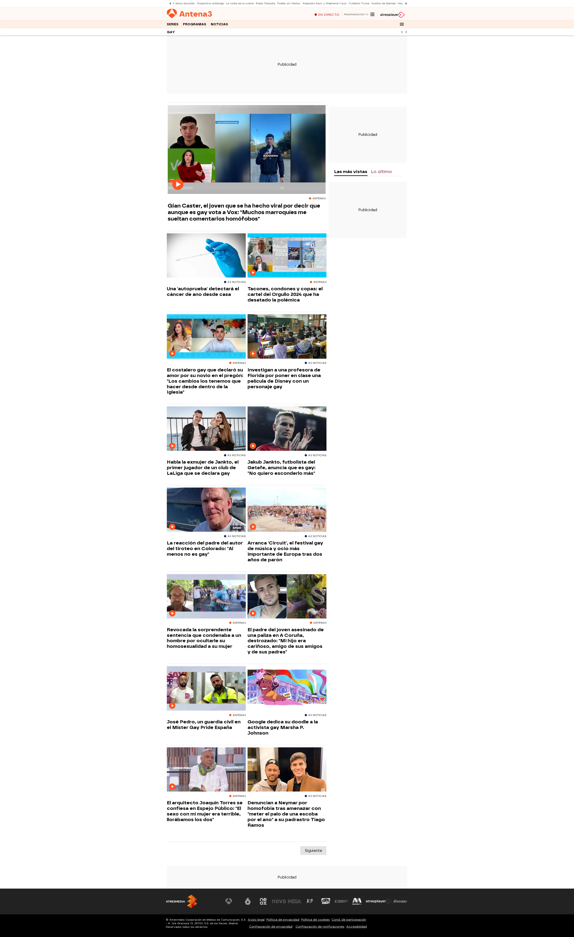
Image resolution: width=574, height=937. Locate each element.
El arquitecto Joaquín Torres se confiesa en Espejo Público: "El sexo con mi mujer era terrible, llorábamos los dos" (205, 811)
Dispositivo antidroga (210, 3)
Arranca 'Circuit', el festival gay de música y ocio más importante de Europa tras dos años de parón (285, 551)
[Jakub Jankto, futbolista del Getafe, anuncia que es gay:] (287, 428)
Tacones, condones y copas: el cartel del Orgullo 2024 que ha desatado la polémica (285, 294)
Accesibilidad (356, 926)
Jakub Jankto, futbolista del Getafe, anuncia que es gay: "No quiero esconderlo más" (281, 467)
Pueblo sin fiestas (288, 3)
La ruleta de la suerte (240, 3)
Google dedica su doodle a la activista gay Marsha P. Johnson (283, 727)
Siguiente (313, 850)
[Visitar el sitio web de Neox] (263, 901)
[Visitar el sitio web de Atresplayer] (378, 901)
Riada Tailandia (265, 3)
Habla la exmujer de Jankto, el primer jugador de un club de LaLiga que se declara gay (203, 467)
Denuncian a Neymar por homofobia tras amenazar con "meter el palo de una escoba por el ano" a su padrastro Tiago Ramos (286, 814)
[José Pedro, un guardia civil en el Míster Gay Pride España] (206, 688)
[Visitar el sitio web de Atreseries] (310, 901)
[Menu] (401, 24)
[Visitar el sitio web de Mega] (294, 901)
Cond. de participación (349, 919)
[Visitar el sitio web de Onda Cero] (326, 901)
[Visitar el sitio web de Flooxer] (400, 901)
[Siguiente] (405, 3)
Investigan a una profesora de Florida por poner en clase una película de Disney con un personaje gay (284, 378)
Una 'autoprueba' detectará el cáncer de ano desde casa (203, 291)
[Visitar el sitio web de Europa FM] (341, 901)
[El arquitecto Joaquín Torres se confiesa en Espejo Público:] (206, 769)
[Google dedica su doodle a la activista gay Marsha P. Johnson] (287, 688)
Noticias (219, 24)
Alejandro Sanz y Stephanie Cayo (324, 3)
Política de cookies (315, 919)
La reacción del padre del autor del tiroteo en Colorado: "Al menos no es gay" (205, 548)
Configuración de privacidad (270, 926)
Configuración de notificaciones (320, 926)
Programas (194, 24)
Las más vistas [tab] (350, 171)
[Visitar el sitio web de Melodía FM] (357, 901)
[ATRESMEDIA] (181, 901)
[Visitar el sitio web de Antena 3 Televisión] (232, 901)
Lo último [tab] (381, 171)
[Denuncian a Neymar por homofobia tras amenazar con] (287, 769)
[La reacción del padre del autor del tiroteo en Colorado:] (206, 510)
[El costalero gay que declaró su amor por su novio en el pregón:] (206, 336)
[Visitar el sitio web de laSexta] (247, 901)
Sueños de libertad (384, 3)
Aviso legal (256, 919)
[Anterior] (169, 3)
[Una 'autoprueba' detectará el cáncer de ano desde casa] (206, 255)
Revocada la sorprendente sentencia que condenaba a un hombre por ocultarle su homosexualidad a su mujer (204, 638)
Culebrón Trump (359, 3)
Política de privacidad (282, 919)
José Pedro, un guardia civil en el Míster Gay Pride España (204, 724)
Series (172, 24)
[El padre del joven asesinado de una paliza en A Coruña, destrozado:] (287, 596)
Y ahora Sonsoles (183, 3)
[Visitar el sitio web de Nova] (279, 901)
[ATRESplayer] (392, 14)
